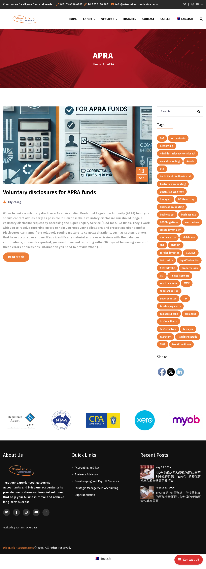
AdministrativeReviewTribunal (177, 153)
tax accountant (169, 314)
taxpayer (188, 329)
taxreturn (165, 336)
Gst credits (166, 260)
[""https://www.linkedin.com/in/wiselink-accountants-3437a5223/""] (45, 512)
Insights (129, 19)
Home (73, 19)
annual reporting (170, 161)
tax (185, 298)
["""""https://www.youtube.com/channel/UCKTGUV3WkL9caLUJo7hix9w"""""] (197, 4)
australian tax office (172, 191)
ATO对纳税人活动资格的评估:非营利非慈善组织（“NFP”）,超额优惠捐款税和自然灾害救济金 (170, 476)
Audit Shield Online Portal (175, 176)
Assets (190, 161)
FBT (162, 245)
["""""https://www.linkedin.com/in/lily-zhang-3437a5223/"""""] (202, 4)
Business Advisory (86, 474)
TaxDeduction (168, 329)
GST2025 (191, 252)
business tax (188, 214)
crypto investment (170, 230)
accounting (166, 146)
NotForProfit (167, 268)
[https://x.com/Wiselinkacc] (184, 4)
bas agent (165, 199)
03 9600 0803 (74, 4)
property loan (190, 268)
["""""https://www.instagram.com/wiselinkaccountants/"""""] (193, 4)
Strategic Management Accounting (96, 488)
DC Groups (31, 527)
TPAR (162, 344)
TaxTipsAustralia (187, 336)
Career (165, 19)
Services (107, 19)
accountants (178, 138)
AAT (162, 138)
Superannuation (85, 495)
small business (168, 283)
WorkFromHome (181, 344)
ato (162, 169)
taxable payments (170, 306)
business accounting (172, 207)
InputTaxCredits (189, 260)
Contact (148, 19)
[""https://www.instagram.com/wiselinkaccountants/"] (26, 512)
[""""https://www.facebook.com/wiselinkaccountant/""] (16, 512)
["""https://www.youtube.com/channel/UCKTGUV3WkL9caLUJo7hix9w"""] (36, 512)
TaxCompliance (168, 321)
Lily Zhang (14, 202)
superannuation (169, 291)
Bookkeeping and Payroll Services (97, 481)
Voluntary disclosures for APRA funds (49, 192)
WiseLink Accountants (18, 548)
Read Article (16, 257)
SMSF (187, 283)
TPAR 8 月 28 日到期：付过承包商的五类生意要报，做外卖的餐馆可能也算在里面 (170, 497)
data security (168, 237)
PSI (162, 275)
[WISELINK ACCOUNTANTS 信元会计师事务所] (24, 19)
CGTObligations (169, 222)
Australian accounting (173, 184)
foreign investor (169, 252)
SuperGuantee (168, 298)
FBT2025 (175, 245)
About (87, 19)
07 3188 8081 (101, 4)
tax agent (190, 314)
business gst (167, 214)
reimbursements (179, 275)
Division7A (188, 237)
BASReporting (186, 199)
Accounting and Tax (87, 467)
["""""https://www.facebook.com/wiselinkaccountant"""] (189, 4)
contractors (192, 222)
